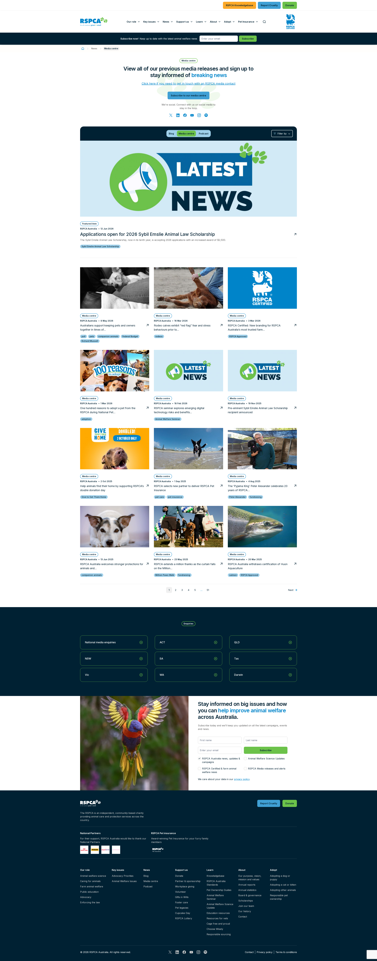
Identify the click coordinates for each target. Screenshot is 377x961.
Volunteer (180, 891)
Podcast (147, 886)
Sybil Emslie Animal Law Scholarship (100, 246)
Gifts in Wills (181, 897)
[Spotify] (206, 115)
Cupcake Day (182, 913)
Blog (145, 875)
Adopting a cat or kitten (283, 884)
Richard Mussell (90, 341)
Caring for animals (90, 881)
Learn (210, 869)
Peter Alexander (237, 497)
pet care (159, 497)
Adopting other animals (283, 890)
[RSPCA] (94, 21)
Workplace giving (184, 886)
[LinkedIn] (178, 115)
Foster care (181, 902)
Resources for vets (217, 918)
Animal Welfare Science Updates (266, 758)
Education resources (218, 913)
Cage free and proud (218, 923)
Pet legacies (181, 907)
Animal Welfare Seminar (167, 419)
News (94, 48)
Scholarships (245, 900)
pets (92, 336)
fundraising (256, 497)
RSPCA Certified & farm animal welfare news (219, 770)
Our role (85, 869)
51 (208, 590)
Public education (89, 891)
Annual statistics (247, 890)
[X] (171, 115)
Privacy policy (264, 952)
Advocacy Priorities (122, 875)
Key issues (118, 869)
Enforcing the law (90, 902)
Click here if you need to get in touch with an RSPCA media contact (188, 83)
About (241, 869)
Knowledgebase (215, 875)
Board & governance (249, 895)
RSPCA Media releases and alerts (266, 768)
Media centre (150, 881)
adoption (86, 419)
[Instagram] (199, 115)
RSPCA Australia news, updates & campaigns (221, 760)
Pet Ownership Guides (219, 890)
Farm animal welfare (91, 886)
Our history (244, 911)
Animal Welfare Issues (124, 881)
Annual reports (246, 884)
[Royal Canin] (84, 850)
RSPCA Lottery (183, 918)
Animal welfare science (93, 875)
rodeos (159, 336)
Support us (181, 869)
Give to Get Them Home (94, 497)
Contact (242, 916)
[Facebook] (185, 115)
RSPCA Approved (238, 336)
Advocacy (85, 897)
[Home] (82, 48)
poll (83, 336)
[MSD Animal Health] (105, 850)
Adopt (273, 869)
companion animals (108, 336)
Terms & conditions (286, 952)
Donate (179, 875)
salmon (233, 575)
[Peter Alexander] (116, 850)
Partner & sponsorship (187, 881)
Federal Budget (130, 336)
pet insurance (175, 497)
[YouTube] (192, 115)
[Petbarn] (95, 850)
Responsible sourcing (219, 934)
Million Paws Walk (164, 575)
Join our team (246, 905)
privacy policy (241, 779)
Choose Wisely (215, 929)
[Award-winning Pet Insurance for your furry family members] (158, 850)
